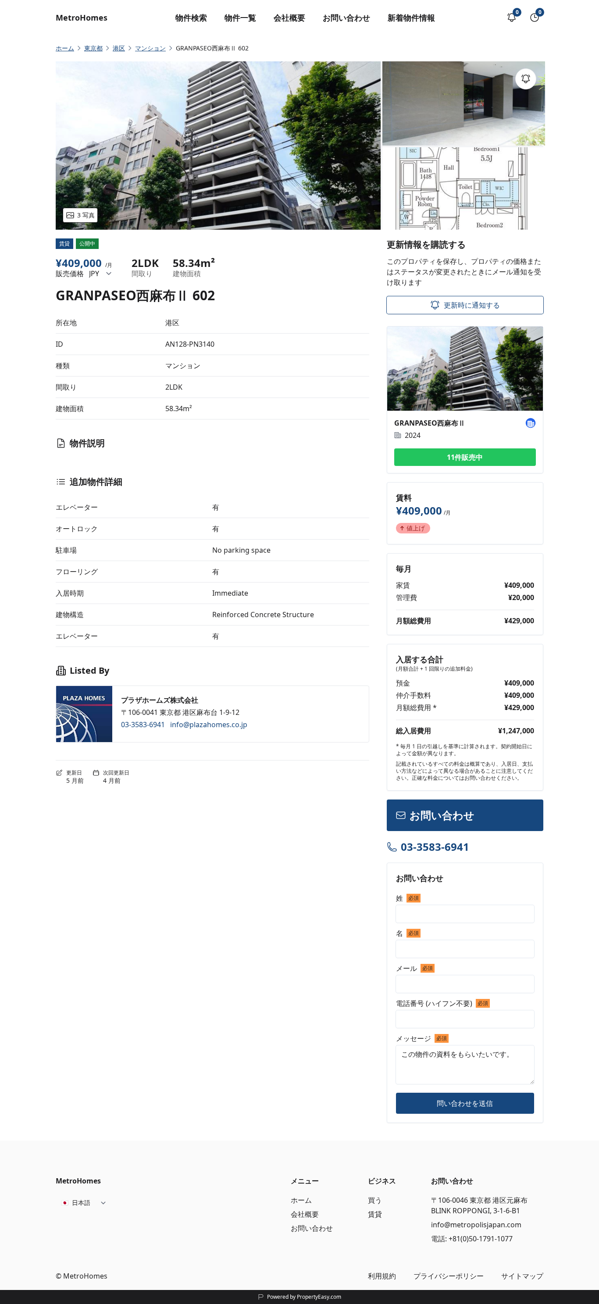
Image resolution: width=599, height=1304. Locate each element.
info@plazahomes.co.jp (208, 724)
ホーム (301, 1200)
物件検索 (191, 17)
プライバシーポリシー (449, 1276)
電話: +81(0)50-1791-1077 (472, 1239)
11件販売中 (465, 457)
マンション (150, 48)
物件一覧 (240, 17)
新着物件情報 (411, 17)
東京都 (93, 48)
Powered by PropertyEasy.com (304, 1296)
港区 (119, 48)
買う (375, 1200)
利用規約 (382, 1276)
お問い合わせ (346, 17)
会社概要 (289, 17)
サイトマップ (522, 1276)
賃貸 (375, 1214)
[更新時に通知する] (525, 78)
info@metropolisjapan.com (476, 1224)
